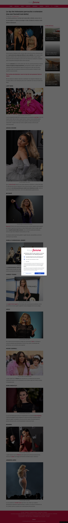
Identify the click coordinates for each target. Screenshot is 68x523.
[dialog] (34, 262)
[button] (34, 261)
